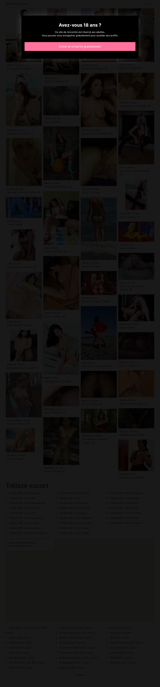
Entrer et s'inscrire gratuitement (80, 46)
